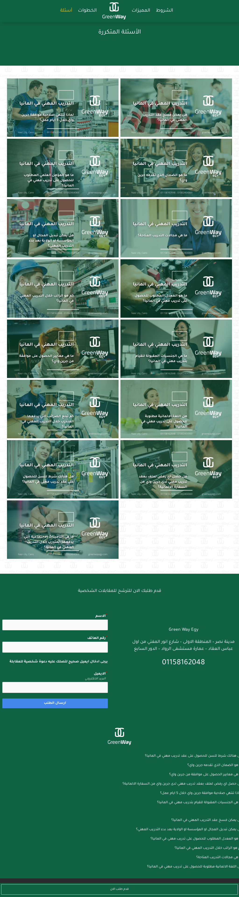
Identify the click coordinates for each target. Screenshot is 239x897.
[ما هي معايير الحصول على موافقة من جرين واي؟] (63, 349)
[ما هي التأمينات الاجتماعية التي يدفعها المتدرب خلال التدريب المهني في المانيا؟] (63, 529)
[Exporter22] (119, 730)
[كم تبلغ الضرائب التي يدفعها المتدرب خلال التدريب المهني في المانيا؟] (63, 409)
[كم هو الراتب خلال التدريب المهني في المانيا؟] (63, 288)
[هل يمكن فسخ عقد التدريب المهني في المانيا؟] (176, 107)
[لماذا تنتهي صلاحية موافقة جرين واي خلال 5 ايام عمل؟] (63, 107)
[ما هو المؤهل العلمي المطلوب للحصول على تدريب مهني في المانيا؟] (63, 168)
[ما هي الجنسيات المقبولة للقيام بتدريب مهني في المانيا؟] (176, 349)
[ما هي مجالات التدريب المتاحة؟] (176, 228)
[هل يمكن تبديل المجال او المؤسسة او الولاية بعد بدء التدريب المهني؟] (63, 228)
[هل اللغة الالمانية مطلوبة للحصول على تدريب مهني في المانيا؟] (176, 409)
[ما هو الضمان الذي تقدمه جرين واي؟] (176, 168)
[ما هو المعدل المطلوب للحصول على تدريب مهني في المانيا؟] (176, 288)
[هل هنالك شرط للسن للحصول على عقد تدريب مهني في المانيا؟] (63, 469)
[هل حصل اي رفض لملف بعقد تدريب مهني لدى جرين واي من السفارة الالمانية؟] (176, 469)
